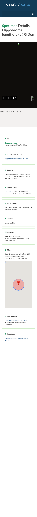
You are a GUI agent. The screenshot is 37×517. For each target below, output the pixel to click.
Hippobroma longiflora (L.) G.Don (16, 158)
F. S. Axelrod (9, 192)
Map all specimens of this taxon (16, 320)
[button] (18, 282)
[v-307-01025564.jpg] (33, 98)
